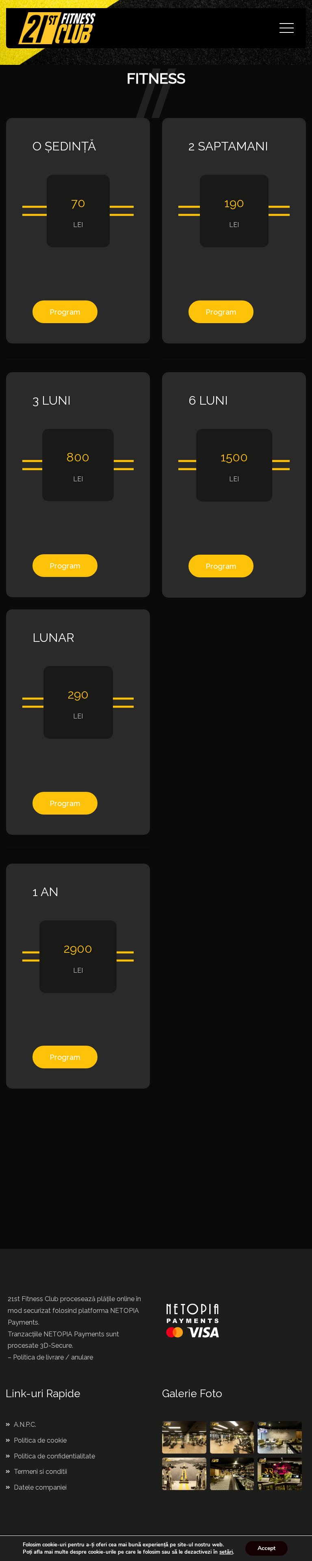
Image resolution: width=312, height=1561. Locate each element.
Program (65, 312)
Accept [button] (266, 1548)
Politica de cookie (40, 1440)
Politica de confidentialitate (54, 1456)
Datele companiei (40, 1487)
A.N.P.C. (25, 1424)
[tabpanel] (81, 1191)
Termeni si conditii (40, 1471)
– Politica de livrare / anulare (50, 1357)
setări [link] (226, 1552)
